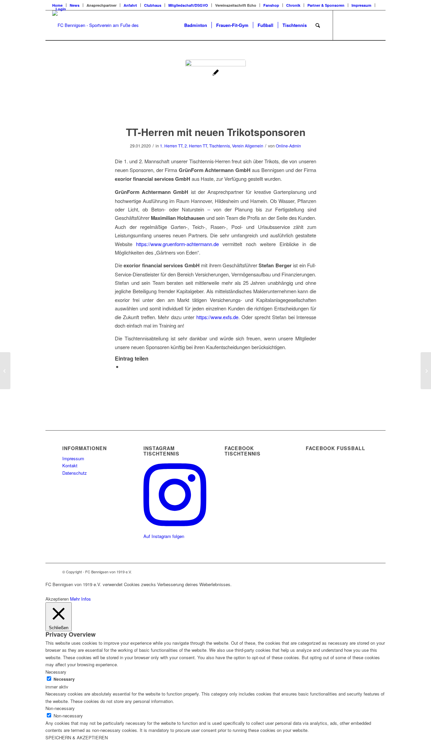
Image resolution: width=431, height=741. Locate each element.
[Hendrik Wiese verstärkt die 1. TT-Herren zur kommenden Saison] (426, 370)
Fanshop (271, 5)
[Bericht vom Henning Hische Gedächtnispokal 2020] (5, 370)
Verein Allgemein (247, 145)
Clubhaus (152, 5)
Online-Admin (288, 145)
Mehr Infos (80, 599)
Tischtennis (219, 145)
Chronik (293, 5)
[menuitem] (74, 5)
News (74, 5)
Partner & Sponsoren (325, 5)
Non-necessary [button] (60, 708)
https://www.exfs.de (217, 317)
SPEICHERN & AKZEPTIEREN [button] (76, 737)
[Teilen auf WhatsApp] (124, 366)
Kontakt (69, 465)
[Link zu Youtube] (374, 25)
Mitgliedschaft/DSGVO (188, 5)
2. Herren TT (196, 145)
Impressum (361, 5)
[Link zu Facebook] (343, 25)
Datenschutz (74, 473)
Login (61, 8)
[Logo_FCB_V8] (96, 25)
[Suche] (317, 25)
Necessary (64, 679)
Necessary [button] (55, 672)
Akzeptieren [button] (57, 599)
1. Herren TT (171, 145)
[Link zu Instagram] (364, 25)
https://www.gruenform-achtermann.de (177, 243)
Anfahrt (130, 5)
